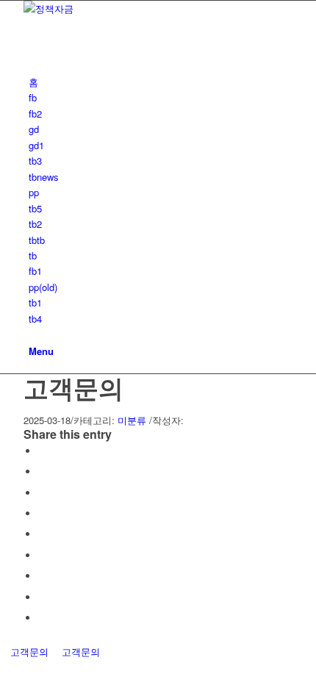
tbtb (37, 240)
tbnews (44, 177)
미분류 (132, 420)
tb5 (35, 208)
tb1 (35, 302)
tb (33, 255)
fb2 (35, 114)
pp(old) (43, 287)
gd (34, 129)
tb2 (35, 224)
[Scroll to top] (3, 668)
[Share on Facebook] (42, 451)
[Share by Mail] (42, 618)
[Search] (32, 334)
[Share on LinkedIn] (42, 534)
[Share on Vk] (42, 576)
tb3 (35, 161)
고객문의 (73, 387)
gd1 (36, 145)
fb (33, 97)
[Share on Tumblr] (42, 555)
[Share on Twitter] (42, 471)
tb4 (35, 319)
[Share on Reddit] (42, 597)
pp (34, 192)
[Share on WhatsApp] (42, 493)
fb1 (35, 271)
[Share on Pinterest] (42, 513)
